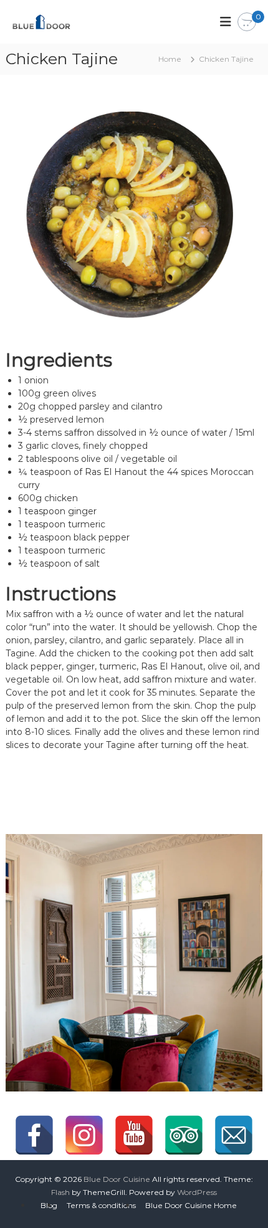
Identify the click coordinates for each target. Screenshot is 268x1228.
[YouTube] (134, 1135)
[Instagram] (84, 1135)
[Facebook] (34, 1135)
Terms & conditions (101, 1205)
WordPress (197, 1192)
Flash (60, 1192)
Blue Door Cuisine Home (191, 1205)
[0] (246, 22)
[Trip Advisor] (184, 1135)
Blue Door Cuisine (117, 1179)
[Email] (234, 1135)
